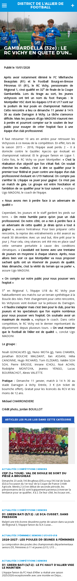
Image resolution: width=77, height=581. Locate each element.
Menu (6, 5)
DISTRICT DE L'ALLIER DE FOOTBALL (41, 5)
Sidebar (72, 5)
